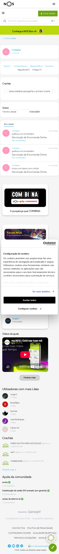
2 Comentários (9, 494)
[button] (3, 14)
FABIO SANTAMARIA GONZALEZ (26, 443)
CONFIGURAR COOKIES (19, 533)
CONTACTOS (18, 528)
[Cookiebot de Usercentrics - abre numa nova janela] (43, 243)
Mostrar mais (30, 378)
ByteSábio (15, 403)
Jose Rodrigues (17, 420)
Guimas (13, 411)
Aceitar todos (29, 300)
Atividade (9, 124)
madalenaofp (16, 461)
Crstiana (16, 50)
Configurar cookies (28, 308)
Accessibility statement (42, 519)
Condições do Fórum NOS (18, 519)
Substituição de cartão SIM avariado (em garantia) (24, 491)
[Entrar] (4, 21)
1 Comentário (8, 486)
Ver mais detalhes (41, 291)
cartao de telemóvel (11, 499)
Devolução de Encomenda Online (29, 137)
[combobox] (29, 21)
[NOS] (9, 4)
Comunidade (10, 38)
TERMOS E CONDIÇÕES (25, 538)
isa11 (13, 452)
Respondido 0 (36, 66)
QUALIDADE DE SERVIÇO (44, 533)
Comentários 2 (21, 66)
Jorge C (15, 319)
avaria (5, 482)
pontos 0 (49, 66)
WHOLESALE (45, 538)
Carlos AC (14, 428)
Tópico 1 (7, 66)
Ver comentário (19, 140)
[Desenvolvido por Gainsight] (29, 513)
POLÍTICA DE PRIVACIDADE (40, 528)
